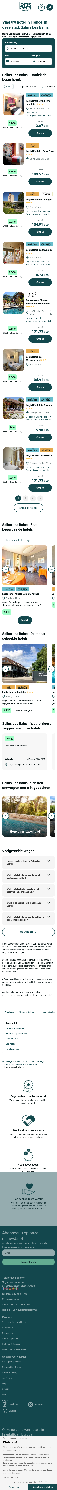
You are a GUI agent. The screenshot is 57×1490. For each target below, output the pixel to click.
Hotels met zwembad (15, 1028)
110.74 (40, 274)
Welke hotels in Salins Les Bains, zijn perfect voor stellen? (24, 876)
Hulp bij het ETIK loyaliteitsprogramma (19, 1309)
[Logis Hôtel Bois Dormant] (13, 408)
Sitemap (6, 1388)
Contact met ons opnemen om (16, 1304)
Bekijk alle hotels (27, 507)
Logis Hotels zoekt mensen (14, 1349)
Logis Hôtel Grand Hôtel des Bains (38, 102)
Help (4, 1383)
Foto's (4, 1394)
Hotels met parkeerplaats (17, 1033)
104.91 (40, 224)
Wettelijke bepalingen (11, 1361)
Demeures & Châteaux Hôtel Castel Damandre (38, 302)
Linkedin (13, 1410)
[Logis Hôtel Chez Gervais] (13, 458)
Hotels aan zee (12, 1048)
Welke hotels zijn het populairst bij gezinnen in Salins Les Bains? (23, 890)
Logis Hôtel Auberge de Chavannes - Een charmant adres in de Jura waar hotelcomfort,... (24, 603)
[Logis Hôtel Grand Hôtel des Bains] (13, 104)
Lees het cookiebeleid (11, 1477)
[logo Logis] (25, 6)
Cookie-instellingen (10, 1372)
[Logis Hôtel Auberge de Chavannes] (25, 565)
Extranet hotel (8, 1327)
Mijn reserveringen (10, 1299)
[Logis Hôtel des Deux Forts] (13, 154)
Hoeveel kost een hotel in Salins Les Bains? (23, 862)
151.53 (40, 331)
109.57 (40, 174)
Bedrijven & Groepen (11, 1343)
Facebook (13, 1404)
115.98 (40, 430)
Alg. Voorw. (7, 1378)
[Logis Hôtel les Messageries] (13, 360)
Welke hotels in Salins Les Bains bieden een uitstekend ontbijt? (25, 918)
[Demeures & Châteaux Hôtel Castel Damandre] (13, 303)
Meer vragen (27, 931)
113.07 (40, 125)
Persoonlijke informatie (12, 1367)
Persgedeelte (8, 1333)
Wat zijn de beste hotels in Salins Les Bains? (24, 904)
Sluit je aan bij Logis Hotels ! (14, 1322)
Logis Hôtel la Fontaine (14, 692)
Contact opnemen (10, 1338)
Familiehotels (12, 1038)
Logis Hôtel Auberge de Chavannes (21, 593)
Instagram (39, 1404)
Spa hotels (10, 1043)
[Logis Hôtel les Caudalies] (13, 253)
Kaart (8, 86)
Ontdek (40, 133)
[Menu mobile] (5, 7)
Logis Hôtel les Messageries (34, 358)
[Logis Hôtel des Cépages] (13, 203)
